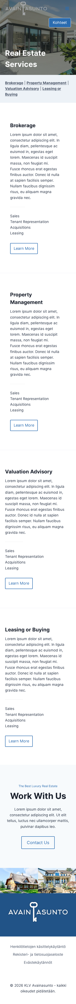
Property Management (46, 83)
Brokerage (14, 83)
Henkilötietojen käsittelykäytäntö (38, 947)
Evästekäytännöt (38, 962)
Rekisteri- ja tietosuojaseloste (38, 954)
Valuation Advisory (22, 88)
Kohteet (60, 22)
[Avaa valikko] (67, 8)
